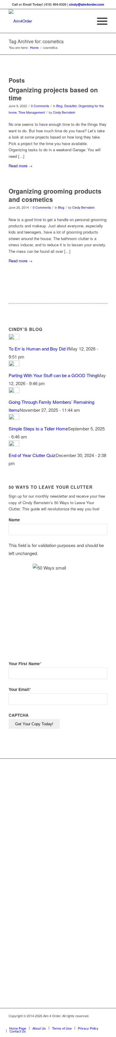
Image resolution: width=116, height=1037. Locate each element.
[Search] (85, 21)
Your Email (20, 689)
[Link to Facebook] (76, 1021)
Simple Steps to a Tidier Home (38, 428)
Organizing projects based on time (53, 93)
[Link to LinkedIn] (94, 1021)
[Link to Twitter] (85, 1021)
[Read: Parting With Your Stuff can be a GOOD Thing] (14, 364)
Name (14, 519)
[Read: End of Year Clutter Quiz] (14, 444)
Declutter (70, 106)
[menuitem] (85, 21)
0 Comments (40, 106)
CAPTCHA (19, 715)
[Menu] (99, 21)
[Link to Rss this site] (102, 1021)
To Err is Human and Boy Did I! (39, 348)
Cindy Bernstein (64, 112)
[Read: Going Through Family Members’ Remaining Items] (14, 391)
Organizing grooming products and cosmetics (55, 195)
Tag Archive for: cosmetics (36, 41)
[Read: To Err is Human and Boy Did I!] (14, 338)
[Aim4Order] (48, 21)
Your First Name (25, 663)
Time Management (31, 112)
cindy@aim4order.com (86, 4)
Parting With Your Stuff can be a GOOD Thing (53, 375)
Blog (59, 106)
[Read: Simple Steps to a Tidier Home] (14, 418)
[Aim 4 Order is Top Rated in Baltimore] (79, 858)
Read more (20, 165)
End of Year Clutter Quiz (32, 455)
